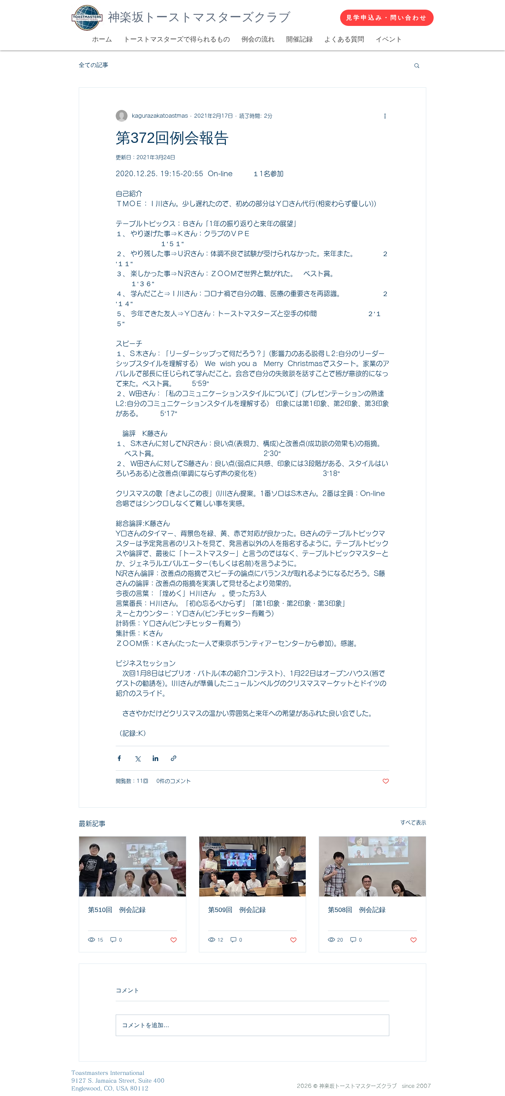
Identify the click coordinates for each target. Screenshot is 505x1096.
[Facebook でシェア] (119, 758)
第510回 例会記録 (117, 910)
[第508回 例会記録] (372, 866)
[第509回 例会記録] (252, 866)
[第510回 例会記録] (132, 866)
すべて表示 (413, 822)
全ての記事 (93, 65)
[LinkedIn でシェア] (155, 758)
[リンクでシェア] (173, 758)
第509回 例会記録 (237, 910)
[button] (416, 65)
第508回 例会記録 (357, 910)
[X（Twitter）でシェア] (137, 758)
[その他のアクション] (384, 115)
